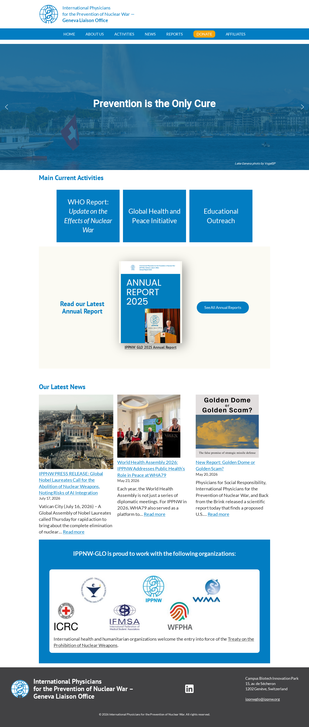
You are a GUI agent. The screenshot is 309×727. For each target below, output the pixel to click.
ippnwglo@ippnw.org (262, 699)
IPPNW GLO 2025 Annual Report (150, 347)
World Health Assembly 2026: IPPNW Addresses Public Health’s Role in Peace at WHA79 (151, 469)
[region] (154, 107)
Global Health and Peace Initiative (154, 215)
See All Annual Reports (222, 307)
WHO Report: (88, 216)
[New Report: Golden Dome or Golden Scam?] (227, 427)
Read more (74, 532)
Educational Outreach (221, 215)
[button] (6, 107)
